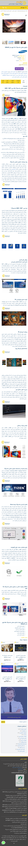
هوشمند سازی (23, 740)
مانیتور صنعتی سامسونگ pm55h (9, 75)
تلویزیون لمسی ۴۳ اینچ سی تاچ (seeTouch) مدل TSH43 (16, 799)
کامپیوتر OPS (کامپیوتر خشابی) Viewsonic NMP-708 (16, 797)
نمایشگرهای (14, 169)
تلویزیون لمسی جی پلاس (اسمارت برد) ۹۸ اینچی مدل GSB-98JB (14, 792)
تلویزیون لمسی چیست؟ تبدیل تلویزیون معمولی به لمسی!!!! (16, 829)
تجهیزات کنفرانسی (23, 733)
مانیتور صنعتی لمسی (15, 77)
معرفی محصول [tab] (23, 81)
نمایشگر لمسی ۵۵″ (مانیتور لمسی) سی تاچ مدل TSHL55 (16, 795)
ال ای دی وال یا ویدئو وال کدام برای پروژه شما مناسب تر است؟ (15, 826)
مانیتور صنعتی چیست (19, 75)
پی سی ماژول (22, 747)
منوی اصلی (23, 7)
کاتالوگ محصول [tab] (12, 81)
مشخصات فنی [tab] (18, 81)
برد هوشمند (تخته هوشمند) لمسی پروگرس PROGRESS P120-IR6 (14, 810)
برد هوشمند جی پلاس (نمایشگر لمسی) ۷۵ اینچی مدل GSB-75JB (14, 806)
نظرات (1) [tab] (3, 81)
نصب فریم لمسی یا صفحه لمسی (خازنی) (19, 822)
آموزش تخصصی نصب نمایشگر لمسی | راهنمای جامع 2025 (16, 818)
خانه (26, 11)
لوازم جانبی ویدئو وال (21, 749)
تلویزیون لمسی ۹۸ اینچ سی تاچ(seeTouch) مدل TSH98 (16, 808)
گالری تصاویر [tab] (7, 81)
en (14, 843)
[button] (26, 15)
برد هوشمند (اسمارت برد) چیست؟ (20, 833)
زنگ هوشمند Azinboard (22, 793)
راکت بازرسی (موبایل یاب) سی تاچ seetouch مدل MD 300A (15, 812)
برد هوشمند (24, 731)
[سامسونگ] (22, 52)
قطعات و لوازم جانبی (22, 736)
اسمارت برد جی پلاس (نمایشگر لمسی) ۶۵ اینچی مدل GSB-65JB (14, 805)
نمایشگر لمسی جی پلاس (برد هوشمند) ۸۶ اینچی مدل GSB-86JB (15, 801)
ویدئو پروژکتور (23, 742)
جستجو (3, 722)
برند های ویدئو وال (21, 745)
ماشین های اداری (23, 738)
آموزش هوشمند (23, 729)
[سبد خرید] (3, 8)
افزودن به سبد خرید (19, 68)
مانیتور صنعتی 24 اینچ (11, 73)
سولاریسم (19, 2)
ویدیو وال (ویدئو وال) (21, 11)
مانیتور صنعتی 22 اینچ (19, 73)
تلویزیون (22, 628)
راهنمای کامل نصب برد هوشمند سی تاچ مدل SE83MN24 (16, 820)
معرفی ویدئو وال (24, 824)
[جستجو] (5, 8)
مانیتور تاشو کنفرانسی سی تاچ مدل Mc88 (19, 803)
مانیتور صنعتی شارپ (23, 77)
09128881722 (20, 769)
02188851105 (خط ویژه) (17, 767)
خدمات (25, 734)
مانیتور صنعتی (14, 11)
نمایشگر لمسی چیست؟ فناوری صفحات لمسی (18, 831)
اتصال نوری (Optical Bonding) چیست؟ (19, 827)
